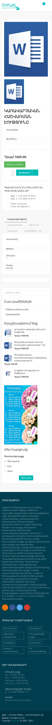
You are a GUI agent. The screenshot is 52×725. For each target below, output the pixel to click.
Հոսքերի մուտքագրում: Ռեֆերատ (27, 371)
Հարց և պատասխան (10, 650)
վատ (10, 471)
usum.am (15, 721)
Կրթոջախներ (12, 314)
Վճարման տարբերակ (9, 635)
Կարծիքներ (32, 231)
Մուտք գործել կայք (36, 635)
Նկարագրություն (17, 219)
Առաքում (12, 231)
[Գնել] (14, 164)
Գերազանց (13, 461)
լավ (9, 466)
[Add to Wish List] (35, 173)
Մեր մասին (9, 628)
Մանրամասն (14, 225)
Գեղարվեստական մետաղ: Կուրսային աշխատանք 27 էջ (29, 343)
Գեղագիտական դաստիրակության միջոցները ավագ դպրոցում (30, 358)
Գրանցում (35, 628)
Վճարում (33, 225)
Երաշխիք (8, 642)
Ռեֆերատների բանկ (17, 309)
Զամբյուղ (34, 642)
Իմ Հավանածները (37, 650)
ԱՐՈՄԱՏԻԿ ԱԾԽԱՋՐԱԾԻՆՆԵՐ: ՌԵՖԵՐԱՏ (30, 330)
